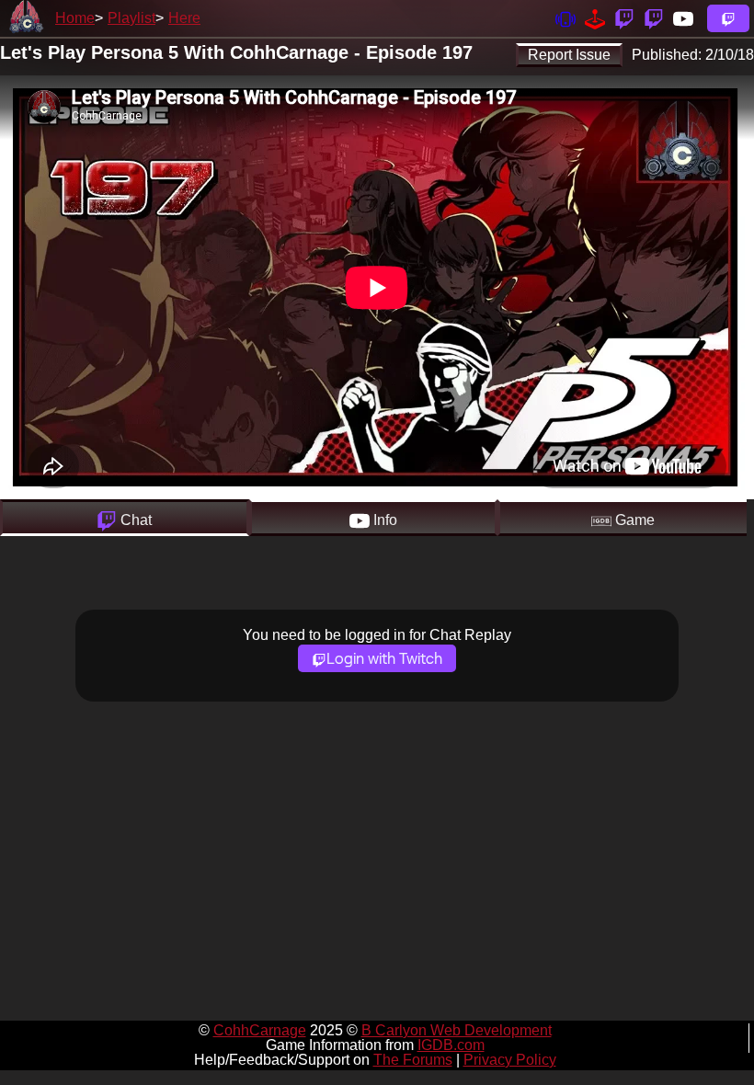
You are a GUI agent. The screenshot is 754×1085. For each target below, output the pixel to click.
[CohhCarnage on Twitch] (624, 18)
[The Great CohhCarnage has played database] (595, 18)
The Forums (412, 1060)
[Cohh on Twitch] (654, 18)
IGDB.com (451, 1045)
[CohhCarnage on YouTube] (683, 18)
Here (184, 18)
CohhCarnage (259, 1030)
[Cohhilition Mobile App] (565, 18)
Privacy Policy (509, 1060)
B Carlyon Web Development (456, 1030)
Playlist (131, 18)
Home (75, 18)
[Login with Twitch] (728, 18)
